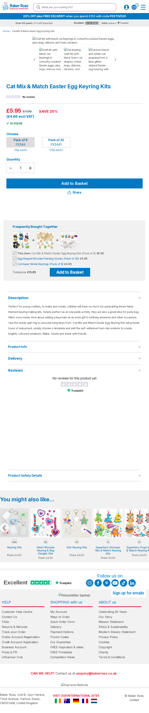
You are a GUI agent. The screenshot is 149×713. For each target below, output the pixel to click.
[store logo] (15, 7)
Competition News (62, 657)
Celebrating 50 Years (113, 612)
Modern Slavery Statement (117, 632)
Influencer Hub (12, 657)
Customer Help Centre (17, 612)
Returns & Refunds (14, 627)
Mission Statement (111, 622)
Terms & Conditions (112, 657)
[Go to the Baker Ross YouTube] (115, 583)
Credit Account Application (20, 642)
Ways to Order (60, 617)
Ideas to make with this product (90, 475)
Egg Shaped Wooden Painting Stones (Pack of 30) (48, 258)
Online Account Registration (21, 637)
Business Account (14, 647)
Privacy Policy (108, 637)
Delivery (15, 358)
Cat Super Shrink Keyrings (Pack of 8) (40, 264)
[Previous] (34, 59)
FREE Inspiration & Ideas (66, 647)
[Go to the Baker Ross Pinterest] (106, 583)
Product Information (82, 347)
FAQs (5, 622)
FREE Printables (61, 652)
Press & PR (9, 652)
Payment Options (62, 632)
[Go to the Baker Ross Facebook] (98, 583)
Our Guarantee (60, 642)
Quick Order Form (62, 622)
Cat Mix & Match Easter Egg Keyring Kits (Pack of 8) (56, 253)
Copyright (105, 647)
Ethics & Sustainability (113, 627)
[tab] (74, 347)
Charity (103, 652)
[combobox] (74, 7)
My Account (58, 612)
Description (18, 298)
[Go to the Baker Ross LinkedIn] (132, 583)
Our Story (105, 617)
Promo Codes (59, 637)
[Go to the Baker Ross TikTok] (123, 583)
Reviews (15, 370)
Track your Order (14, 632)
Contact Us (9, 617)
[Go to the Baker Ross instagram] (89, 583)
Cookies (104, 642)
